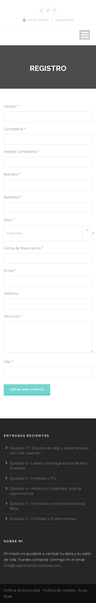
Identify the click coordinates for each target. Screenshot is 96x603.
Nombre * (12, 174)
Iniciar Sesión (38, 20)
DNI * (8, 362)
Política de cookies (59, 590)
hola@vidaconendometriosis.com (32, 565)
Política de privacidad (22, 590)
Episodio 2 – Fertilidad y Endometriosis (43, 519)
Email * (10, 271)
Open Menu (84, 35)
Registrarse (64, 20)
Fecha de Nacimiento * (23, 248)
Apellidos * (12, 197)
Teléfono (11, 293)
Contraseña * (14, 129)
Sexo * (9, 220)
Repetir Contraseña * (21, 151)
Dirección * (13, 316)
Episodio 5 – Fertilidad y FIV (33, 478)
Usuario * (11, 106)
